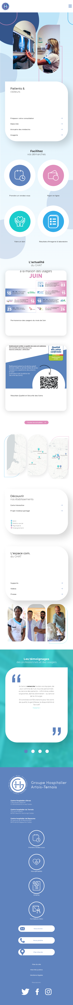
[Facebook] (37, 992)
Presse (13, 594)
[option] (37, 697)
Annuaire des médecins (20, 129)
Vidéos (13, 589)
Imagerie (14, 135)
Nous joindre (38, 940)
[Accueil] (18, 7)
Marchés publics (36, 970)
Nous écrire (38, 929)
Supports (14, 583)
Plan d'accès (38, 952)
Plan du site (36, 964)
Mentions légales (36, 975)
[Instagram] (48, 992)
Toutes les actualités (35, 422)
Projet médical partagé (20, 511)
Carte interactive (17, 505)
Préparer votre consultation (22, 118)
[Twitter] (25, 992)
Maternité (14, 124)
